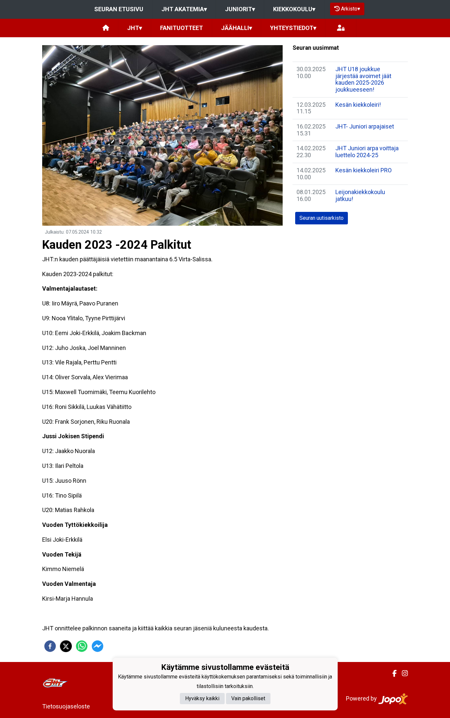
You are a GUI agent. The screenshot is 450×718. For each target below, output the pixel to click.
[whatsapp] (82, 646)
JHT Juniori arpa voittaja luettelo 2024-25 (367, 151)
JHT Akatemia (184, 9)
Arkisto (350, 9)
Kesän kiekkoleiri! (358, 104)
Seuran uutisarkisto (321, 218)
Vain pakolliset (248, 699)
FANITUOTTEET (181, 27)
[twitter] (66, 646)
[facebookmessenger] (97, 646)
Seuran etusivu (118, 9)
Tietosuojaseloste (66, 706)
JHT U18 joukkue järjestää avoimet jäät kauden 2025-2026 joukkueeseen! (363, 79)
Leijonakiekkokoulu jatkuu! (360, 195)
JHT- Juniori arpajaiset (364, 126)
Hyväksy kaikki (202, 699)
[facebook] (50, 646)
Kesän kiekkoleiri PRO (363, 170)
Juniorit (240, 9)
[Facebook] (392, 673)
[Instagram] (402, 673)
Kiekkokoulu (294, 9)
